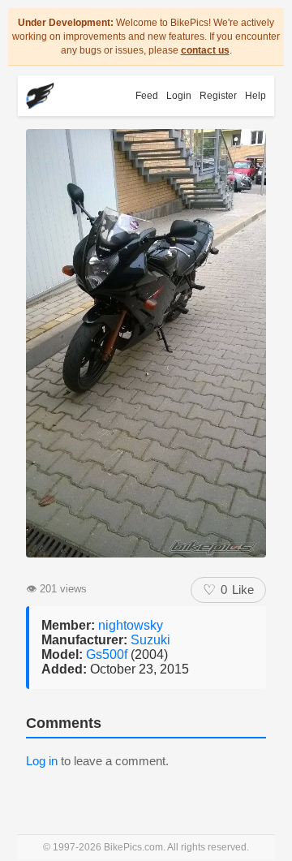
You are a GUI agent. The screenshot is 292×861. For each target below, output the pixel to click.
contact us (205, 50)
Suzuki (150, 640)
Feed (146, 95)
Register (218, 95)
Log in (42, 761)
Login (178, 95)
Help (255, 95)
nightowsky (130, 625)
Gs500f (108, 654)
